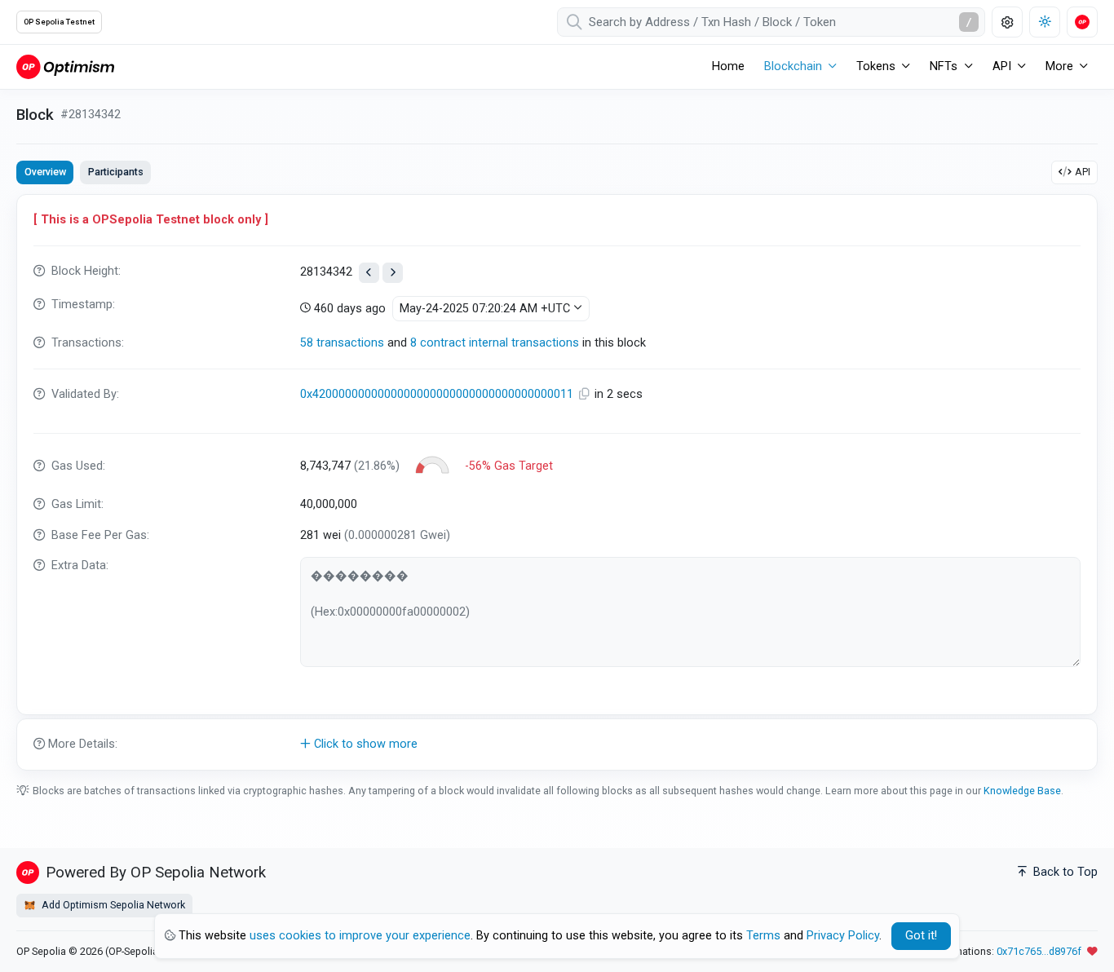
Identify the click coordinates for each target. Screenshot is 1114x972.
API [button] (1001, 66)
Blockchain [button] (793, 66)
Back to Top (1064, 872)
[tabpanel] (557, 482)
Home (728, 66)
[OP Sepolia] (65, 66)
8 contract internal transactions (494, 343)
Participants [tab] (116, 172)
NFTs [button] (943, 66)
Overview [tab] (45, 172)
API (1082, 172)
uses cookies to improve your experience (360, 936)
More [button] (1059, 66)
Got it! (921, 936)
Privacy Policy (843, 936)
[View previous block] (369, 273)
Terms (763, 936)
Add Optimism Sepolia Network (112, 905)
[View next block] (392, 273)
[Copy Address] (586, 394)
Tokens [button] (875, 66)
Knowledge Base (1022, 790)
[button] (557, 744)
